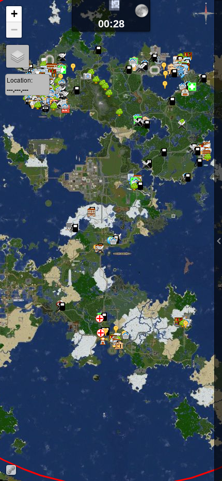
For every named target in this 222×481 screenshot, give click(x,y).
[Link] (11, 470)
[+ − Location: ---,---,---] (111, 240)
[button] (189, 97)
